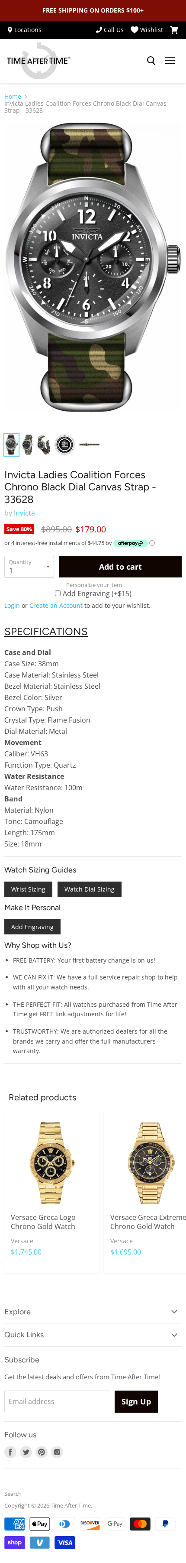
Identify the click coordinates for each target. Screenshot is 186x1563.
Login (12, 605)
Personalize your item (94, 585)
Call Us (114, 29)
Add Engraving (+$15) (97, 593)
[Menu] (170, 61)
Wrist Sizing (28, 889)
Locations (28, 29)
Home (12, 96)
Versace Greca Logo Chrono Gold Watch (43, 1222)
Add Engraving (32, 927)
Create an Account (56, 605)
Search (13, 1494)
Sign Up (136, 1401)
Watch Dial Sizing (89, 889)
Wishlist (151, 30)
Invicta (24, 513)
